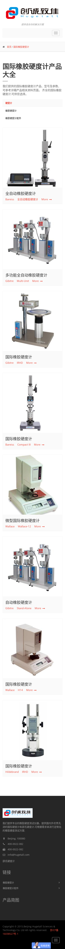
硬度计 (8, 102)
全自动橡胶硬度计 (20, 193)
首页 (9, 46)
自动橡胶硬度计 (18, 602)
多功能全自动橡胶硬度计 (26, 275)
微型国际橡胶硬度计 (22, 520)
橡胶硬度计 (11, 110)
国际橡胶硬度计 (21, 46)
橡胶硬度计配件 (13, 118)
